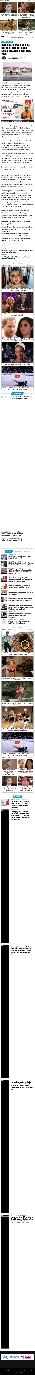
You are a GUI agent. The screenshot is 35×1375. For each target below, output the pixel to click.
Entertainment (17, 245)
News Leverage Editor (14, 58)
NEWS (25, 245)
